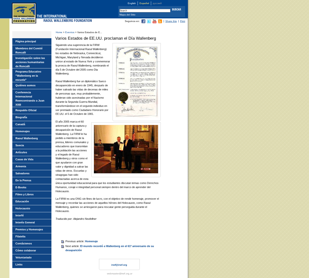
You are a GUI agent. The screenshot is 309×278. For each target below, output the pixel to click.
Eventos (69, 32)
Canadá (20, 124)
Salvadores (22, 173)
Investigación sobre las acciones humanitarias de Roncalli (30, 62)
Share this (171, 21)
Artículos (21, 152)
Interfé (19, 215)
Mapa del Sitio (127, 14)
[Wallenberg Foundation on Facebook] (143, 22)
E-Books (20, 187)
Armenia (20, 166)
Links (18, 264)
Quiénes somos (25, 85)
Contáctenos (23, 243)
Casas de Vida (24, 159)
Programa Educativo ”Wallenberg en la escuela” (28, 75)
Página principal (25, 41)
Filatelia (20, 236)
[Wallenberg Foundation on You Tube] (154, 22)
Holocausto (22, 208)
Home (59, 32)
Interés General (25, 222)
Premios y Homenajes (29, 229)
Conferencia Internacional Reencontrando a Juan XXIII (29, 98)
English (132, 3)
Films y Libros (24, 194)
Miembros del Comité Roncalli (28, 50)
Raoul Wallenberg (26, 138)
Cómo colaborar (25, 250)
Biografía (21, 117)
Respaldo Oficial (25, 110)
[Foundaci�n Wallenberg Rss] (160, 22)
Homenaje (91, 241)
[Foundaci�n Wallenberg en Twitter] (149, 22)
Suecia (19, 145)
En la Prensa (23, 180)
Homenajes (22, 131)
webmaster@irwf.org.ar (119, 273)
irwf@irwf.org (119, 264)
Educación (22, 201)
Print (182, 21)
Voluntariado (23, 257)
